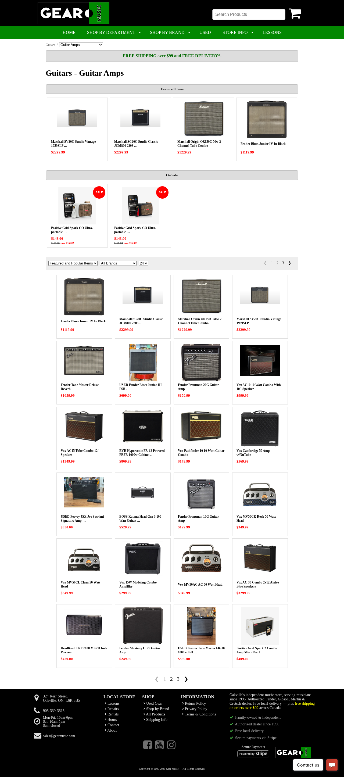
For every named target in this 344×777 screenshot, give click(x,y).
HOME (69, 32)
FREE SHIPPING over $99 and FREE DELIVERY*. (172, 55)
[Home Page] (73, 23)
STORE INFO (235, 32)
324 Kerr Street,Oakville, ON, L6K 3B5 (61, 698)
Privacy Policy (195, 709)
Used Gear (153, 703)
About (111, 730)
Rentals (112, 714)
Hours (111, 720)
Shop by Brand (157, 709)
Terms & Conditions (200, 714)
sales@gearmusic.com (59, 736)
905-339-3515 (53, 711)
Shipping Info (156, 720)
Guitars (50, 45)
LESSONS (272, 32)
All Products (155, 714)
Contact (112, 725)
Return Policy (195, 703)
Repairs (112, 709)
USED (205, 32)
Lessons (112, 703)
